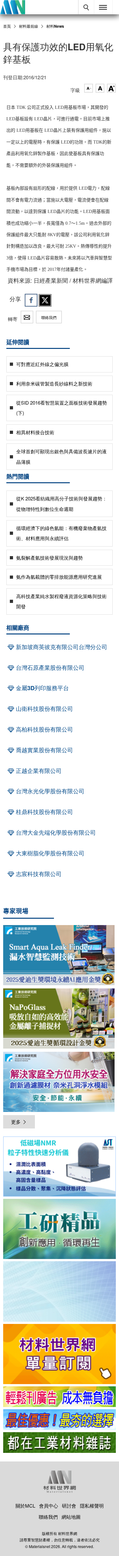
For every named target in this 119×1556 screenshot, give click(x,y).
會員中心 (48, 1505)
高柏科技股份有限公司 (43, 729)
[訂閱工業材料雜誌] (59, 1442)
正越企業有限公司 (38, 771)
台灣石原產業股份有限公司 (49, 667)
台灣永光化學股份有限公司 (49, 791)
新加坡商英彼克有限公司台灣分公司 (60, 647)
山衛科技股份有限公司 (43, 708)
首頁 (7, 26)
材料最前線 (28, 26)
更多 (16, 1121)
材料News (55, 26)
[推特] (45, 300)
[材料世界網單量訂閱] (59, 1354)
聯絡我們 (48, 317)
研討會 (69, 1505)
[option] (59, 1167)
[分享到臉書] (31, 300)
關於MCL (25, 1505)
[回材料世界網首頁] (12, 7)
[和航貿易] (59, 1166)
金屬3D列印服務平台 (41, 688)
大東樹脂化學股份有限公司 (49, 853)
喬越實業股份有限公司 (43, 750)
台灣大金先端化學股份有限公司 (55, 832)
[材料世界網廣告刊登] (59, 1396)
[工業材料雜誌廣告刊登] (59, 1419)
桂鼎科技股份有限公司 (43, 812)
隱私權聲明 (92, 1505)
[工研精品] (59, 1229)
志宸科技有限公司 (38, 874)
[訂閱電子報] (59, 1291)
